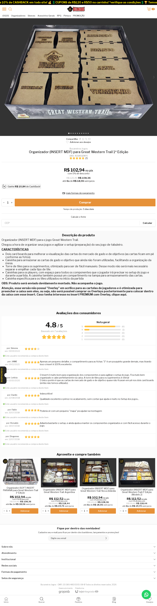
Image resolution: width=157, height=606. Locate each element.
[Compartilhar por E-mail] (89, 139)
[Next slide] (153, 77)
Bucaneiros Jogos (78, 149)
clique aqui (119, 294)
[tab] (69, 133)
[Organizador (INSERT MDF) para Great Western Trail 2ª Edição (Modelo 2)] (137, 486)
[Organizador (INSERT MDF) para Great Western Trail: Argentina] (59, 486)
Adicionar (25, 511)
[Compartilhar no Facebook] (80, 139)
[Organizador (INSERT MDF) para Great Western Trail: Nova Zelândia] (98, 486)
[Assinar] (106, 538)
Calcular (147, 223)
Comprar (85, 202)
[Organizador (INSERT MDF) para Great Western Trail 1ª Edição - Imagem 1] (78, 77)
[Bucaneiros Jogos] (76, 9)
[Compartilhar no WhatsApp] (83, 139)
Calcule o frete (78, 217)
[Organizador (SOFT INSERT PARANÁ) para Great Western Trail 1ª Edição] (20, 486)
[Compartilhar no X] (86, 139)
